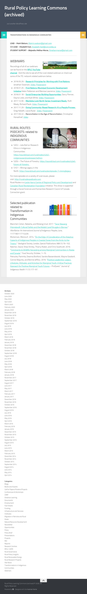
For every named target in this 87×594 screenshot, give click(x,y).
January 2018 (9, 375)
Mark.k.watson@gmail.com (40, 43)
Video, (34, 104)
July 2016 (8, 413)
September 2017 (11, 380)
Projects (7, 538)
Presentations (9, 535)
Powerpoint (41, 84)
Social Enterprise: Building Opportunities (43, 94)
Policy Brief (8, 533)
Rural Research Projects (13, 560)
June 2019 (8, 329)
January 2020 (9, 310)
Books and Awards (11, 487)
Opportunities (9, 527)
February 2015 (10, 454)
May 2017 (8, 388)
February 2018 (10, 372)
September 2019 (11, 321)
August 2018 (9, 356)
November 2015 (10, 435)
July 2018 (8, 359)
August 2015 (9, 443)
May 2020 (8, 299)
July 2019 (8, 326)
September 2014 (11, 464)
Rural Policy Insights (12, 554)
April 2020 (8, 302)
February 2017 (10, 394)
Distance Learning (11, 498)
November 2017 (10, 378)
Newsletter (8, 525)
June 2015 (8, 448)
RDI (6, 541)
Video (33, 84)
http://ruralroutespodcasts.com (28, 179)
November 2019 (10, 315)
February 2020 (10, 307)
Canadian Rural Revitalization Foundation (27, 185)
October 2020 (9, 294)
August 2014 (9, 467)
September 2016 (11, 407)
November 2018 (10, 348)
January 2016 (9, 429)
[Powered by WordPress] (13, 589)
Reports (7, 544)
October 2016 (9, 405)
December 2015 (10, 432)
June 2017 (8, 386)
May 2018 (8, 364)
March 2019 (9, 337)
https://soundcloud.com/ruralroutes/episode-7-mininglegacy (45, 171)
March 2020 (9, 304)
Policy (7, 530)
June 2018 (8, 361)
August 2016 (9, 410)
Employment (9, 503)
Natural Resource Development (16, 522)
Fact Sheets (9, 506)
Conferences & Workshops (14, 492)
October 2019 (9, 318)
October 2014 (9, 462)
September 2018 (11, 353)
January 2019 (9, 342)
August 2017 (9, 383)
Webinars (8, 571)
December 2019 (10, 313)
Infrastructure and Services (14, 511)
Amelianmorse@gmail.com (60, 50)
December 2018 (10, 345)
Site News (8, 563)
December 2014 (10, 456)
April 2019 (8, 334)
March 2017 (9, 391)
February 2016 (10, 426)
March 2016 (9, 424)
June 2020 (8, 296)
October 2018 (9, 351)
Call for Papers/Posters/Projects (16, 489)
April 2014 (8, 475)
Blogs (6, 484)
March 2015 (9, 451)
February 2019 (10, 340)
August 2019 (9, 323)
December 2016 (10, 399)
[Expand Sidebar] (4, 35)
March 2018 (9, 370)
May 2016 (8, 418)
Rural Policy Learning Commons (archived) (36, 11)
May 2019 (8, 332)
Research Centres (11, 546)
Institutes (8, 514)
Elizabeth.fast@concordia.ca (44, 47)
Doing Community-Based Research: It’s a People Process (50, 107)
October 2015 (9, 437)
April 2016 (8, 421)
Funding (7, 508)
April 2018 (8, 367)
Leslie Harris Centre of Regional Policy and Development (48, 182)
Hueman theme (32, 589)
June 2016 (8, 416)
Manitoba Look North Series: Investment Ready (46, 101)
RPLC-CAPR (9, 549)
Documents (9, 500)
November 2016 (10, 402)
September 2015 (11, 440)
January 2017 (9, 397)
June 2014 (8, 470)
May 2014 (8, 472)
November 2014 (10, 459)
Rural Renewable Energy (13, 557)
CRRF (6, 495)
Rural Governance (11, 552)
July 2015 (8, 445)
